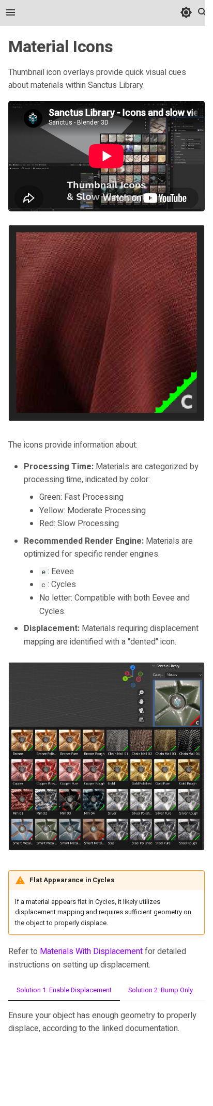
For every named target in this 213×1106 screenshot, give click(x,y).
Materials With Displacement (91, 951)
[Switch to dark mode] (186, 12)
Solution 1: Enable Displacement (64, 990)
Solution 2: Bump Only (160, 990)
